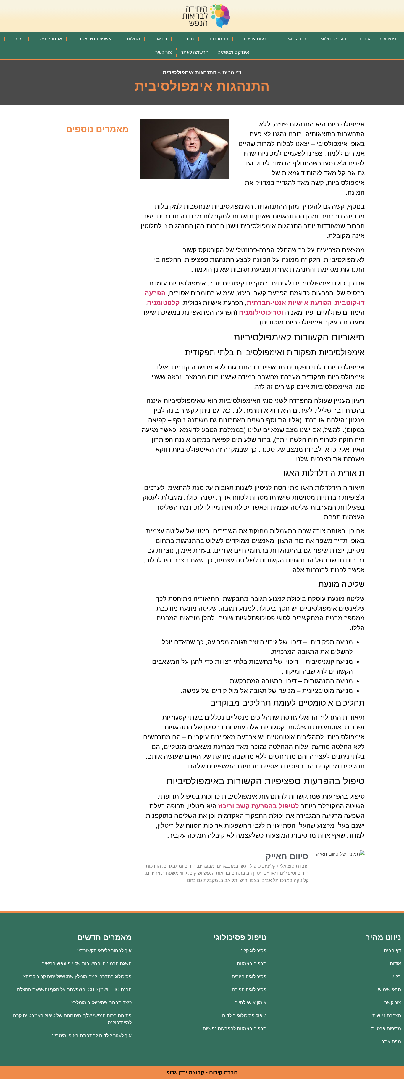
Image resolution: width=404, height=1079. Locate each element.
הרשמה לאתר (195, 52)
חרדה (188, 38)
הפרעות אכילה (258, 38)
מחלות (133, 38)
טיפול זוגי (297, 38)
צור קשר (163, 52)
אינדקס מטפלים (233, 52)
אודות (365, 38)
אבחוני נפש (50, 38)
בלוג (19, 38)
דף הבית (231, 72)
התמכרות (218, 38)
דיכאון (161, 38)
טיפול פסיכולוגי (335, 38)
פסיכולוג (387, 38)
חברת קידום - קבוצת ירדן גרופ (202, 1072)
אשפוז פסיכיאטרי (94, 38)
